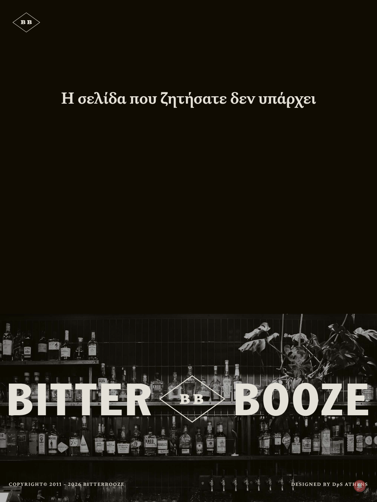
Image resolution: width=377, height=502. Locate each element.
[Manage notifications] (360, 486)
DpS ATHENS (350, 484)
